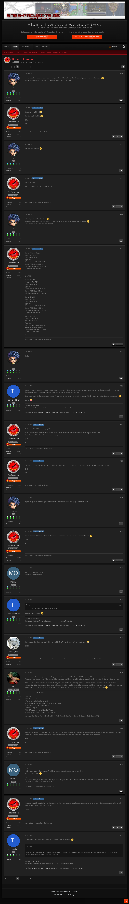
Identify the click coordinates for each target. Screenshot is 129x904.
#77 (121, 728)
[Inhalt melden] (121, 100)
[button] (114, 46)
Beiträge (8, 100)
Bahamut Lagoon (38, 412)
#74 (121, 600)
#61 (121, 74)
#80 (121, 835)
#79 (121, 799)
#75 (121, 638)
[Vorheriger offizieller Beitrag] (117, 136)
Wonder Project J (77, 412)
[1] (29, 608)
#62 (121, 108)
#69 (121, 425)
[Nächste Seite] (30, 66)
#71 (121, 497)
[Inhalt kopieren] (120, 605)
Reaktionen (9, 98)
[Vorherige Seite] (6, 66)
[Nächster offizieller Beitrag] (121, 136)
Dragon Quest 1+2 (51, 412)
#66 (121, 249)
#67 (121, 352)
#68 (121, 386)
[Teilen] (123, 66)
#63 (121, 144)
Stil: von (64, 895)
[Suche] (124, 46)
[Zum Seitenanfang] (126, 901)
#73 (121, 568)
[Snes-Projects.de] (64, 10)
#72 (121, 532)
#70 (121, 461)
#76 (121, 673)
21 (26, 67)
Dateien (8, 136)
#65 (121, 215)
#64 (121, 178)
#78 (121, 765)
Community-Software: (64, 892)
